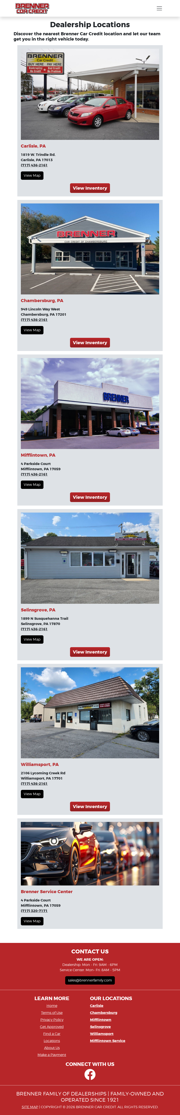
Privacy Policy (51, 1020)
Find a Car (51, 1034)
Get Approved (52, 1027)
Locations (52, 1041)
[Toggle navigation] (159, 8)
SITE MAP (30, 1107)
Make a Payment (52, 1055)
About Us (52, 1048)
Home (52, 1006)
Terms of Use (52, 1013)
